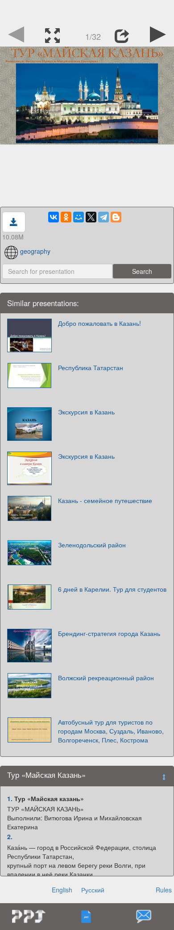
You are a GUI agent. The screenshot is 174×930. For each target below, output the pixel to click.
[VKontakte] (53, 217)
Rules (164, 889)
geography (35, 251)
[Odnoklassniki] (66, 217)
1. (9, 798)
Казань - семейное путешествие (105, 500)
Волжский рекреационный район (106, 677)
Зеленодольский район (92, 544)
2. (9, 836)
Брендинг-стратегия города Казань (109, 633)
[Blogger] (116, 217)
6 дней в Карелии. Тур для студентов (112, 588)
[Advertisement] (87, 11)
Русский (92, 889)
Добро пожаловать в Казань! (99, 323)
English (62, 889)
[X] (91, 217)
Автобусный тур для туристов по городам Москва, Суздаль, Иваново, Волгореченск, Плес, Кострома (111, 730)
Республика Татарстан (90, 367)
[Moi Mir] (78, 217)
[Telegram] (103, 217)
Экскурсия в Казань (86, 411)
